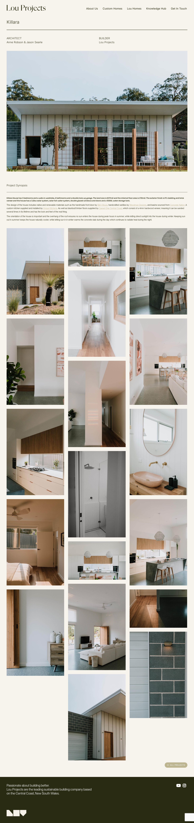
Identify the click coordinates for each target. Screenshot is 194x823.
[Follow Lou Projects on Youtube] (179, 786)
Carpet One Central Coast (110, 208)
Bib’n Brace (103, 205)
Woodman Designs (137, 205)
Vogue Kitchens (50, 208)
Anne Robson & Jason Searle (24, 42)
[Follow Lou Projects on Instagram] (185, 786)
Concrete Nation (177, 205)
